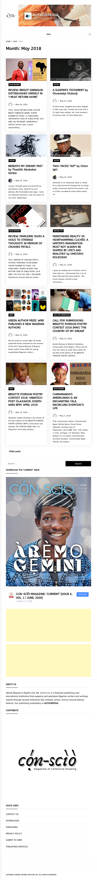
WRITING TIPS (58, 231)
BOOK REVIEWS (14, 84)
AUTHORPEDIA (51, 703)
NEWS (11, 315)
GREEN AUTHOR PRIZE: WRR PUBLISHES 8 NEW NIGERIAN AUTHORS (26, 324)
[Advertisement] (48, 625)
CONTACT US (12, 814)
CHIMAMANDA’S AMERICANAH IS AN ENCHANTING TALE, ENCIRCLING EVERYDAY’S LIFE (68, 401)
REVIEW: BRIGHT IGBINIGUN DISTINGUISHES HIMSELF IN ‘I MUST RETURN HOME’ (25, 93)
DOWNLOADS (12, 820)
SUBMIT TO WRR (14, 840)
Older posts (15, 451)
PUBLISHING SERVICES (17, 846)
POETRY (56, 84)
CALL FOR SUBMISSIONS (62, 315)
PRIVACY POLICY (14, 833)
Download (83, 594)
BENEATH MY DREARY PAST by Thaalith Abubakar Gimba (25, 169)
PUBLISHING (12, 827)
